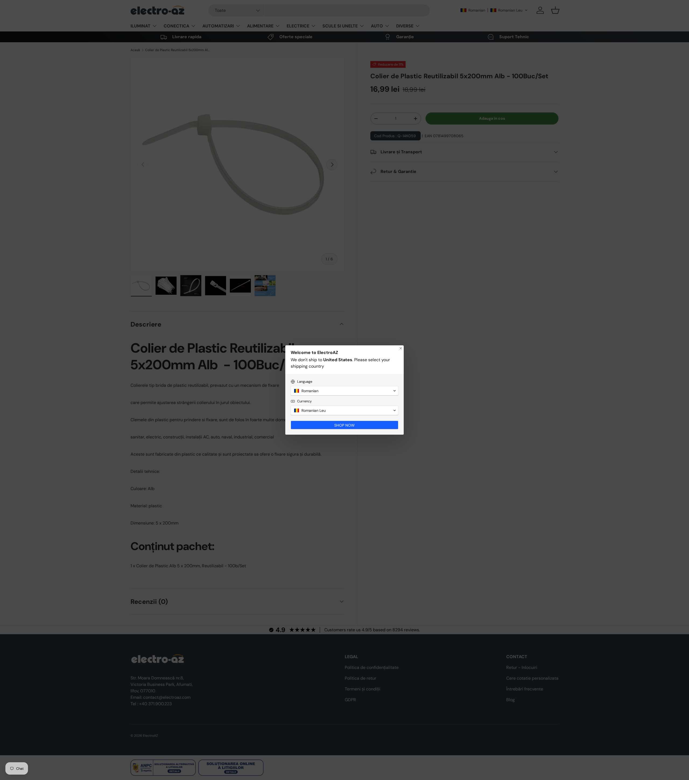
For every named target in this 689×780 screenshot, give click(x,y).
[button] (344, 391)
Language (304, 381)
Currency (304, 401)
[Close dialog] (401, 348)
